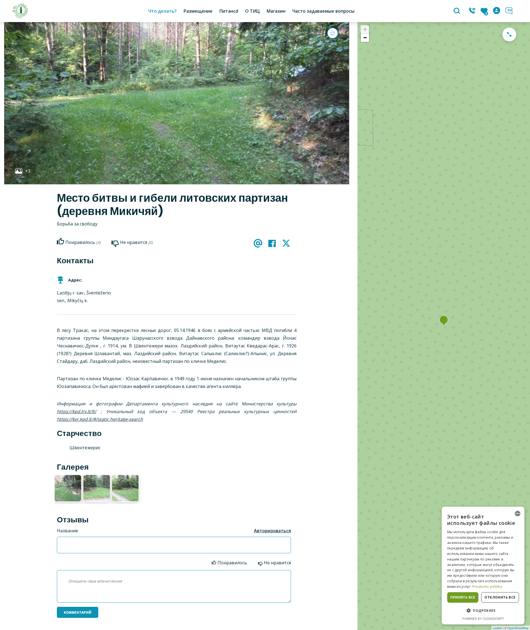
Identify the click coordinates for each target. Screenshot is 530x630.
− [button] (365, 37)
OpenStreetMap (518, 628)
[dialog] (483, 565)
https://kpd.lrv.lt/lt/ (76, 411)
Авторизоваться (272, 531)
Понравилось (232, 563)
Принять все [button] (462, 597)
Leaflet (497, 628)
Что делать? (162, 11)
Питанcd (228, 11)
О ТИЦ (252, 11)
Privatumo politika (487, 586)
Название (67, 531)
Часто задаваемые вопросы (323, 11)
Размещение (198, 11)
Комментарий (77, 612)
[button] (483, 610)
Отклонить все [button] (499, 597)
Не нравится (277, 563)
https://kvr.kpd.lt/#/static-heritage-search (100, 419)
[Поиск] (458, 11)
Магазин (276, 11)
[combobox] (517, 513)
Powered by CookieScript (483, 618)
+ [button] (365, 29)
